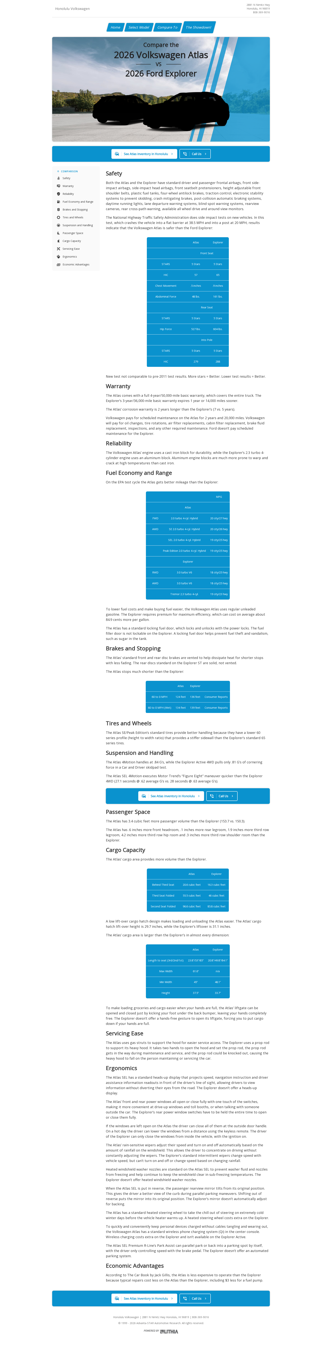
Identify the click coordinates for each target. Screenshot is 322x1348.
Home (115, 27)
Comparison (69, 171)
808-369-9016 (261, 12)
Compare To (167, 27)
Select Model (139, 27)
